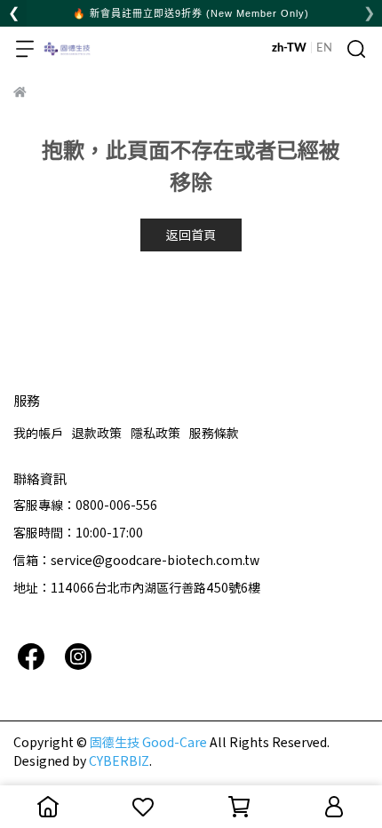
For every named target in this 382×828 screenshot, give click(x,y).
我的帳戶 (38, 433)
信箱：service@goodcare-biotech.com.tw (136, 560)
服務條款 (214, 433)
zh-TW (289, 48)
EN (324, 48)
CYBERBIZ (119, 760)
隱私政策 (155, 433)
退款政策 (97, 433)
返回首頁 (191, 234)
